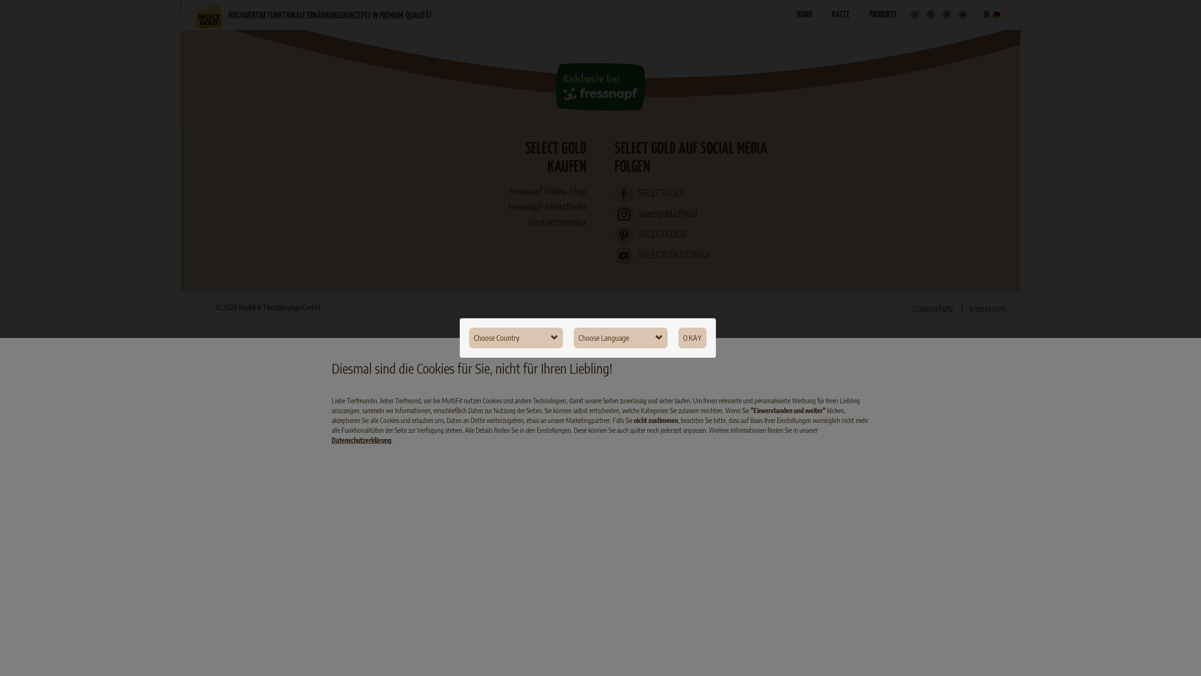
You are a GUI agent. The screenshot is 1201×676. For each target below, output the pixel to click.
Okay (692, 338)
